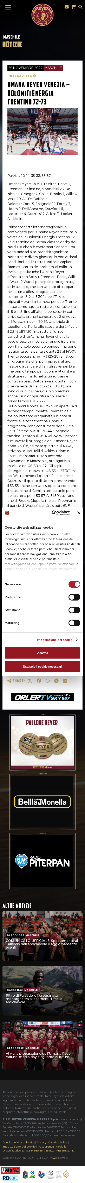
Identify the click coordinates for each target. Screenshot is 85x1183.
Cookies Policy (57, 1142)
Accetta (42, 653)
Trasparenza (46, 1146)
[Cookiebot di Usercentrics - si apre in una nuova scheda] (52, 513)
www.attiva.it (59, 1157)
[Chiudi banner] (78, 512)
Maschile (11, 37)
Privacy (41, 1142)
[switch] (74, 597)
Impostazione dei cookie (54, 640)
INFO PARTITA (20, 76)
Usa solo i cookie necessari (42, 666)
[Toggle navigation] (7, 8)
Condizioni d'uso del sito (18, 1142)
